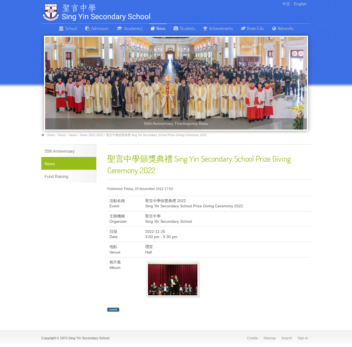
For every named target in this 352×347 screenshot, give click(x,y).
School (71, 28)
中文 (286, 4)
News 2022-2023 (91, 135)
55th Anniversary (60, 151)
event (113, 309)
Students (187, 28)
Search (286, 338)
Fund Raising (56, 176)
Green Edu (255, 28)
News (160, 28)
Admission (100, 28)
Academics (133, 28)
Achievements (221, 28)
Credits (252, 338)
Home (51, 135)
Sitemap (269, 338)
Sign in (303, 338)
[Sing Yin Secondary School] (96, 12)
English (300, 4)
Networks (285, 28)
